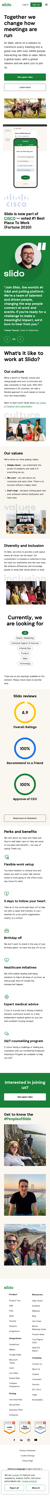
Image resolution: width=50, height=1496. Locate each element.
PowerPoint (14, 1344)
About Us (36, 1369)
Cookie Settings (27, 1456)
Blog (34, 1316)
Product (25, 653)
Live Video (13, 1373)
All (25, 633)
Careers (35, 1374)
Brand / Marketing (25, 638)
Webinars (36, 1311)
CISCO (10, 218)
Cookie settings (29, 1481)
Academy (36, 1306)
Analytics (13, 1326)
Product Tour (15, 1300)
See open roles (25, 77)
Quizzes (12, 1321)
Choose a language (16, 1469)
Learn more (25, 87)
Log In (25, 4)
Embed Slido (14, 1378)
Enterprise (13, 1415)
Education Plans (16, 1410)
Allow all (35, 1488)
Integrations (14, 1331)
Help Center (37, 1301)
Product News (38, 1334)
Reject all (14, 1488)
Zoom (11, 1368)
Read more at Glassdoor (25, 818)
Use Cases (36, 1321)
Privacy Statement (28, 1450)
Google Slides (15, 1355)
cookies (15, 1475)
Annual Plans (14, 1405)
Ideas (11, 1316)
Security (35, 1384)
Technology (25, 663)
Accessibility (37, 1400)
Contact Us (37, 1364)
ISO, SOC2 (36, 1389)
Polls (11, 1311)
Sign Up (36, 4)
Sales (25, 658)
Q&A (11, 1306)
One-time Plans (15, 1399)
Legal (34, 1395)
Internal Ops (25, 648)
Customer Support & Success (25, 643)
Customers (36, 1379)
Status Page (27, 1461)
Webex (12, 1349)
